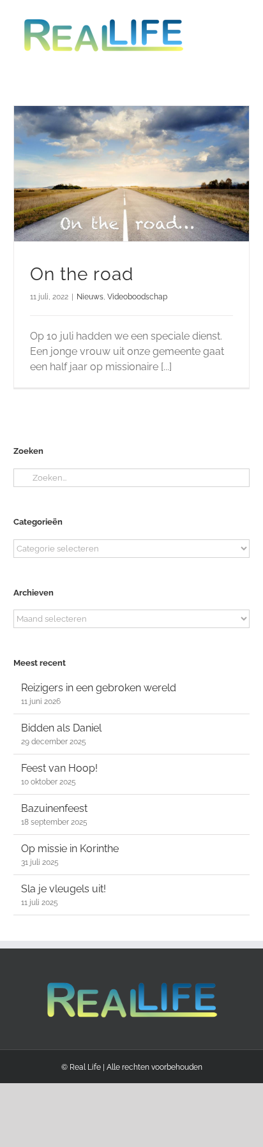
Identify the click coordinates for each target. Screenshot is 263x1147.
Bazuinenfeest (54, 808)
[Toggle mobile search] (221, 19)
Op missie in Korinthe (70, 849)
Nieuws (90, 296)
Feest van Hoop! (59, 768)
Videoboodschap (137, 296)
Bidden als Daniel (61, 728)
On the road (81, 274)
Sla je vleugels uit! (63, 889)
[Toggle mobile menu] (244, 19)
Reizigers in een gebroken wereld (98, 688)
